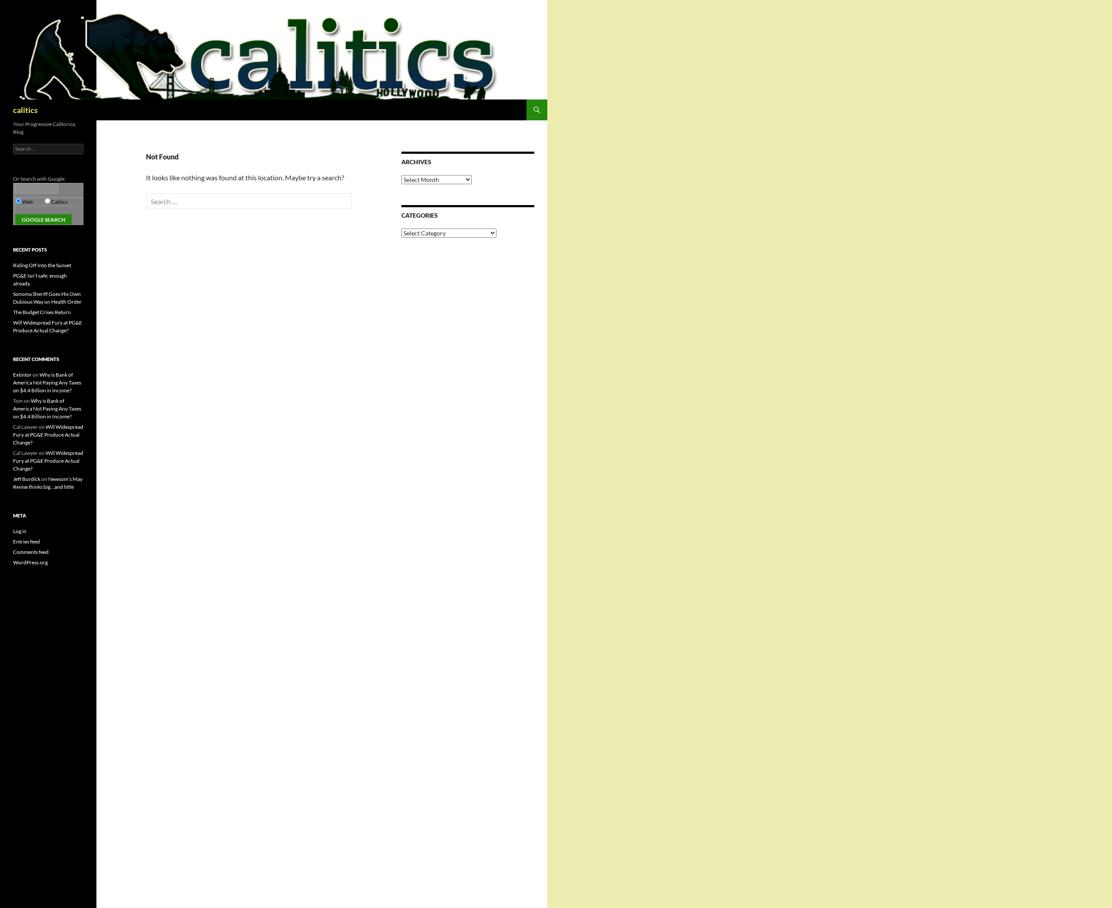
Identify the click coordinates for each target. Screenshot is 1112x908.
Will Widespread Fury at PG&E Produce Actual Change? (48, 435)
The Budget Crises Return (42, 312)
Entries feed (26, 541)
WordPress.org (30, 562)
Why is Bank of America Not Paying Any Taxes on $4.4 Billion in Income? (47, 382)
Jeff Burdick (26, 479)
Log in (19, 531)
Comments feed (31, 552)
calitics (25, 110)
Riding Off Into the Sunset (42, 265)
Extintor (22, 374)
